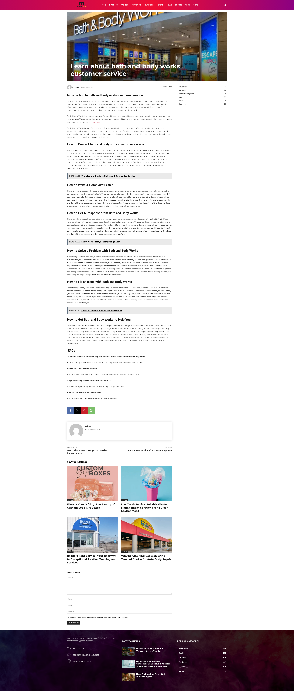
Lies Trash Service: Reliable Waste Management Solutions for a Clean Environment (144, 507)
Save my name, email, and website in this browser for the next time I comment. (99, 617)
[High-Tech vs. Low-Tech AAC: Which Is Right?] (128, 677)
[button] (225, 5)
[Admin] (69, 87)
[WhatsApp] (91, 410)
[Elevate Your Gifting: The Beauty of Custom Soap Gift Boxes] (92, 483)
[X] (77, 410)
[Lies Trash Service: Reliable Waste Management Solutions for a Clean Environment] (146, 483)
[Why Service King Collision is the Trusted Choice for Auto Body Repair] (146, 535)
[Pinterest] (84, 410)
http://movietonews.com (92, 429)
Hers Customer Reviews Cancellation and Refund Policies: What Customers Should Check (153, 664)
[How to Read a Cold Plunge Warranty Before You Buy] (128, 651)
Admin (77, 87)
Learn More (96, 122)
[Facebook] (70, 410)
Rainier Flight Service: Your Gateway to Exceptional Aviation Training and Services (92, 559)
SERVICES (74, 60)
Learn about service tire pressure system (149, 450)
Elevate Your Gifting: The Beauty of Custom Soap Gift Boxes (91, 506)
